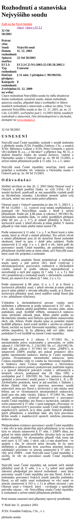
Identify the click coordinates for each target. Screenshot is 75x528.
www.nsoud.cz (26, 119)
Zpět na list (8, 24)
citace (20, 27)
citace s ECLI (33, 27)
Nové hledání (24, 24)
